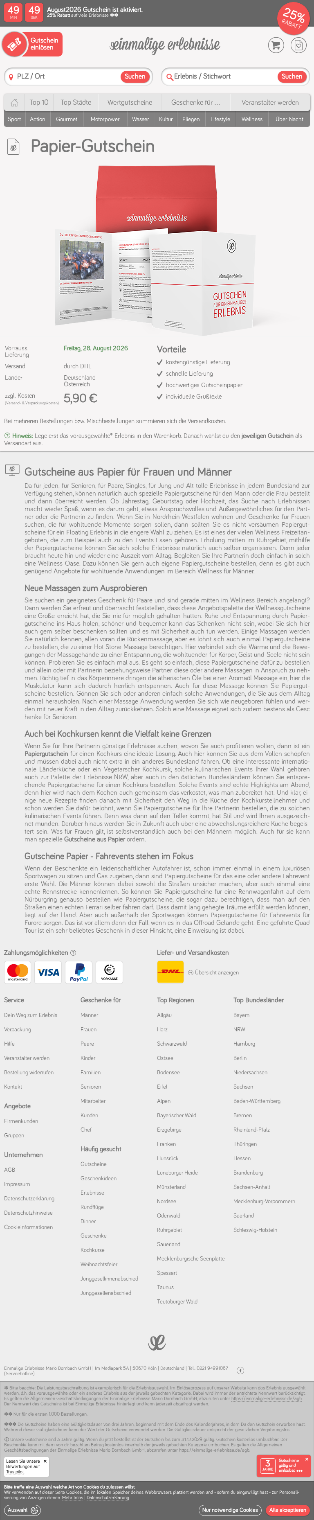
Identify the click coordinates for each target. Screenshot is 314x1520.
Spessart (167, 1273)
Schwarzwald (172, 1044)
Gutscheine (94, 1164)
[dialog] (157, 1500)
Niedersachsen (250, 1073)
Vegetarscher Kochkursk (137, 769)
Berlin (240, 1058)
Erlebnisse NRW (106, 777)
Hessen (242, 1158)
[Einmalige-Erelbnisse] (157, 1342)
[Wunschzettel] (298, 45)
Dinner (88, 1222)
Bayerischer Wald (176, 1116)
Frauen (88, 1030)
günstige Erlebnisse (128, 746)
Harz (162, 1030)
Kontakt (13, 1087)
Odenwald (168, 1216)
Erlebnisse (92, 1193)
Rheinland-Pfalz (251, 1130)
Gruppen (14, 1136)
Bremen (242, 1116)
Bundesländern (230, 777)
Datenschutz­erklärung (29, 1199)
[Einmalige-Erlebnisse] (165, 45)
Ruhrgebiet (169, 1230)
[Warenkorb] (276, 45)
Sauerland (168, 1244)
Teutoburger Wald (177, 1302)
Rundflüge (92, 1207)
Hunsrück (168, 1158)
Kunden (89, 1116)
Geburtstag (168, 501)
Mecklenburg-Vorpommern (264, 1201)
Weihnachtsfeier (99, 1264)
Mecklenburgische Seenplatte (191, 1259)
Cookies (74, 1492)
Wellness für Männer (225, 571)
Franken (166, 1144)
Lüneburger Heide (177, 1173)
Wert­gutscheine (130, 102)
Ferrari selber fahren (113, 907)
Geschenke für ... (195, 102)
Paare (87, 1044)
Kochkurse (93, 1250)
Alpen (163, 1101)
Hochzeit (213, 501)
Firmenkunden (21, 1121)
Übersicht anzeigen (216, 973)
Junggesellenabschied (106, 1293)
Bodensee (168, 1073)
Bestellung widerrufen (29, 1073)
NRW (239, 1030)
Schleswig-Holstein (255, 1230)
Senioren (91, 1087)
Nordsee (166, 1201)
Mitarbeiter (93, 1101)
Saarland (243, 1216)
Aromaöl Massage (253, 678)
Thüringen (245, 1144)
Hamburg (244, 1044)
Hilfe (9, 1044)
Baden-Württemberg (256, 1101)
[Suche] (170, 77)
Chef (86, 1130)
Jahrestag (135, 501)
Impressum (17, 1184)
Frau (282, 493)
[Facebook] (240, 1371)
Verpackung (17, 1030)
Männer (80, 884)
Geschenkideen (99, 1179)
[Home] (14, 102)
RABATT (291, 24)
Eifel (162, 1087)
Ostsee (165, 1058)
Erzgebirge (169, 1130)
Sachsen (243, 1087)
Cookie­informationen (28, 1227)
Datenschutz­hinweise (28, 1213)
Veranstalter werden (270, 102)
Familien (91, 1073)
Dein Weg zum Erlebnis (30, 1015)
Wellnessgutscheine (283, 608)
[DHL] (170, 973)
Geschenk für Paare (125, 600)
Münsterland (171, 1187)
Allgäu (164, 1015)
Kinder (88, 1058)
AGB (9, 1170)
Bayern (241, 1015)
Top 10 (39, 102)
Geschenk (109, 930)
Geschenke (94, 1236)
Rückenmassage (149, 639)
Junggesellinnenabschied (109, 1279)
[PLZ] (11, 77)
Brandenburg (248, 1173)
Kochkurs (135, 785)
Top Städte (76, 102)
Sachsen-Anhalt (251, 1187)
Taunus (165, 1287)
